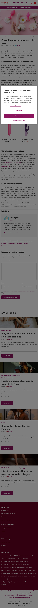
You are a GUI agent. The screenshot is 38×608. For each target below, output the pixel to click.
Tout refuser (19, 110)
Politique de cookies (15, 106)
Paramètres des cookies (19, 120)
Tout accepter (19, 116)
